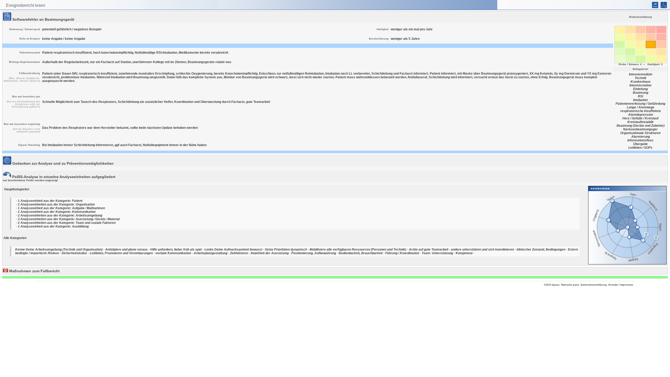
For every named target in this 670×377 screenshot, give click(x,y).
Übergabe (640, 144)
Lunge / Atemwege (640, 107)
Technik (640, 78)
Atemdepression (640, 115)
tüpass (556, 285)
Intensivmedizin (640, 74)
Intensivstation (640, 85)
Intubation (640, 100)
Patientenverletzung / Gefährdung (640, 104)
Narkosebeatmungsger (640, 129)
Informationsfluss (640, 140)
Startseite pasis (570, 285)
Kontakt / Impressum (620, 285)
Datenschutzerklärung (594, 285)
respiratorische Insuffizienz (640, 111)
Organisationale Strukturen (640, 133)
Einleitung (640, 89)
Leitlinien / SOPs (640, 147)
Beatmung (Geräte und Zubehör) (641, 125)
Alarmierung (640, 136)
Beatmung (640, 93)
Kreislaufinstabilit (640, 122)
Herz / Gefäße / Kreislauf (640, 118)
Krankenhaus (640, 82)
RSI (640, 96)
